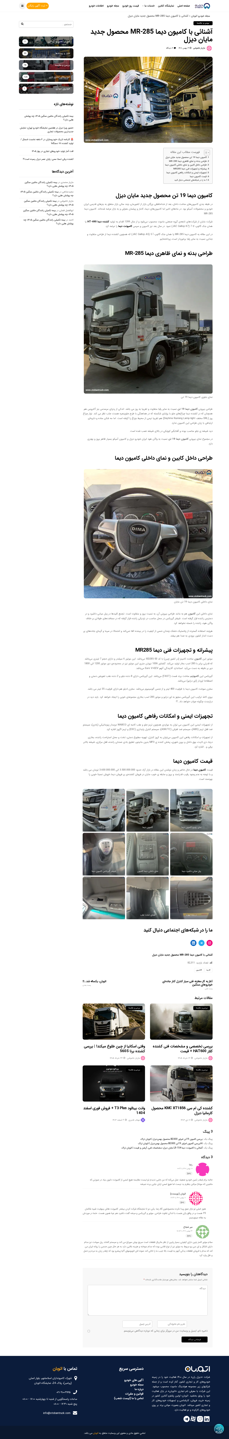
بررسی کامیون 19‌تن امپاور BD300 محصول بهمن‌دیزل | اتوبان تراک (171, 1139)
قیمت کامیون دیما (198, 176)
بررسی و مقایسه (203, 23)
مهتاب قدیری (134, 1120)
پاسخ (189, 1173)
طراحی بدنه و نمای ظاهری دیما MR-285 (188, 161)
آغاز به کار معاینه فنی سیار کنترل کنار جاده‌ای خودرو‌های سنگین (187, 985)
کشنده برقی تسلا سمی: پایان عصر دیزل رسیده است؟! (48, 159)
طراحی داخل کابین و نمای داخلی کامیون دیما (186, 165)
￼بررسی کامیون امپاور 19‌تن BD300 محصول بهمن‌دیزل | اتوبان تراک (170, 1143)
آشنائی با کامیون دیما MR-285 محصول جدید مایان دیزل (182, 955)
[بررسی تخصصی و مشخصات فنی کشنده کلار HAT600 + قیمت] (181, 1022)
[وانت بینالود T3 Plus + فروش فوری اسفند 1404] (114, 1083)
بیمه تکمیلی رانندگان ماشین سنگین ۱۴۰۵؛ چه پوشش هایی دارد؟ (49, 184)
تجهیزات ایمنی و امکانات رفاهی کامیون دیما (186, 172)
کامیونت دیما (125, 226)
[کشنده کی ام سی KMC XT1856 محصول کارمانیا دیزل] (181, 1083)
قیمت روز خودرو (130, 6)
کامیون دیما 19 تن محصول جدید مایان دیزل (186, 157)
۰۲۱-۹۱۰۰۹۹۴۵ (63, 1392)
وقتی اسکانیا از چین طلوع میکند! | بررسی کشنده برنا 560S (114, 1048)
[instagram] (200, 1422)
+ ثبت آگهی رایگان (38, 6)
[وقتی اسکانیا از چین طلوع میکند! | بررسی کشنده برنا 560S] (114, 1022)
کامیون (198, 970)
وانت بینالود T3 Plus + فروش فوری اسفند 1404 (114, 1110)
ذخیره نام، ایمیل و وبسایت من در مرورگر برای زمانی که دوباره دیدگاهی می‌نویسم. (165, 1330)
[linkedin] (206, 1422)
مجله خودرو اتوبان (200, 16)
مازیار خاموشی (199, 48)
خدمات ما (150, 6)
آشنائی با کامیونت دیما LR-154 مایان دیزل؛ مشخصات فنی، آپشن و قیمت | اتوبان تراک (162, 1148)
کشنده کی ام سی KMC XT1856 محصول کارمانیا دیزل (182, 1110)
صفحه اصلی (183, 6)
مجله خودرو (113, 6)
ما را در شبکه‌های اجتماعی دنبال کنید (189, 180)
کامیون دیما (199, 770)
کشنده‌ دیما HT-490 (98, 222)
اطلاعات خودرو (96, 6)
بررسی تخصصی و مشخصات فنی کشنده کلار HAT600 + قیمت (183, 1048)
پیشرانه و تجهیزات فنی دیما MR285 (190, 169)
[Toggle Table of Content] (205, 152)
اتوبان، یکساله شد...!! (94, 983)
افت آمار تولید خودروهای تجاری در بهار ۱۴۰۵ (52, 151)
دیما (207, 970)
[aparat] (193, 1422)
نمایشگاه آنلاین (166, 6)
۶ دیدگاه (169, 48)
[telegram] (186, 1422)
